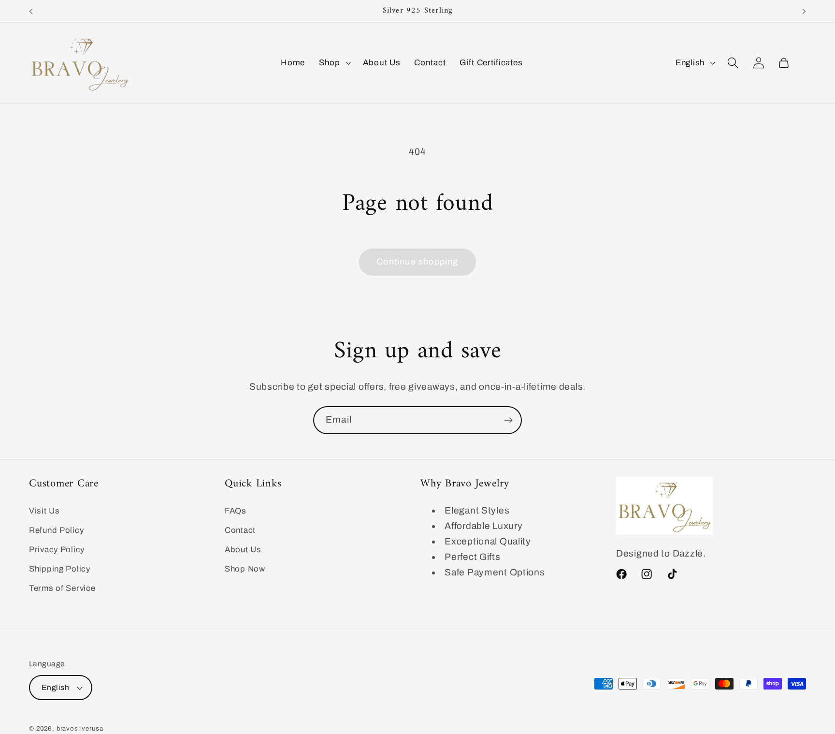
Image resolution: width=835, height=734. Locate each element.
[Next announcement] (804, 11)
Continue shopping (417, 261)
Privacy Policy (57, 549)
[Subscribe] (508, 420)
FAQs (235, 510)
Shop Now (245, 568)
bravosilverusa (80, 728)
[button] (334, 63)
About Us (243, 549)
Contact (240, 530)
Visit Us (44, 510)
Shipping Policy (59, 568)
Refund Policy (56, 530)
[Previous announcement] (31, 11)
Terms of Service (62, 587)
